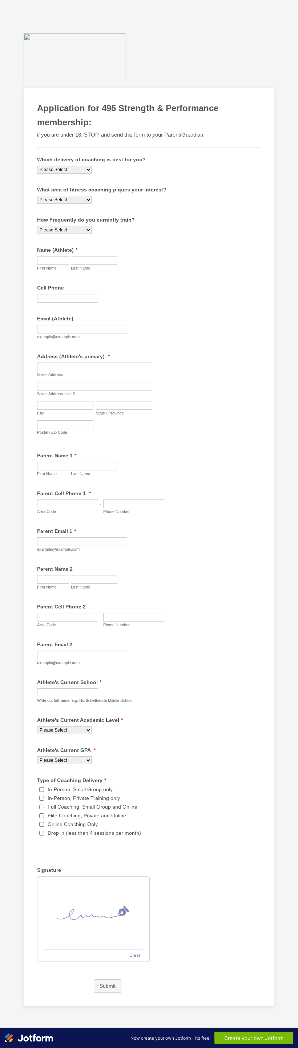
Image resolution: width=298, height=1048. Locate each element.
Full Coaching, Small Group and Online (92, 807)
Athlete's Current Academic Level (80, 720)
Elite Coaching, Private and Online (87, 815)
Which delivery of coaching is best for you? (91, 159)
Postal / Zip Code (52, 432)
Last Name (80, 268)
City (40, 413)
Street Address (50, 374)
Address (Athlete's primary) (73, 356)
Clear (134, 955)
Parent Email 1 (56, 531)
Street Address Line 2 (56, 394)
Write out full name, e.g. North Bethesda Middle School (84, 700)
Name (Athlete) (57, 250)
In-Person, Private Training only (84, 798)
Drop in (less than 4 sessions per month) (94, 833)
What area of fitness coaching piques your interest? (101, 190)
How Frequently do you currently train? (86, 220)
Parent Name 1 (56, 455)
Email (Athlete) (55, 318)
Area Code (46, 511)
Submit (108, 986)
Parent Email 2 (54, 644)
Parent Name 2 (55, 569)
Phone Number (116, 511)
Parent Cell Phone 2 (61, 607)
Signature (49, 870)
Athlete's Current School (69, 682)
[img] (93, 913)
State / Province (110, 413)
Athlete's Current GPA (66, 750)
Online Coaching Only (73, 824)
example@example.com (58, 337)
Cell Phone (50, 288)
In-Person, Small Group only (80, 789)
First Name (47, 268)
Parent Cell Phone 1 (64, 493)
